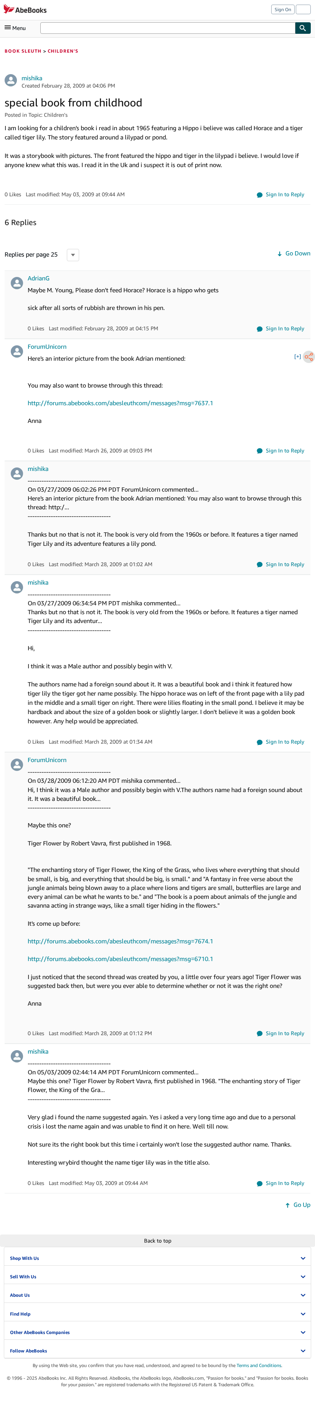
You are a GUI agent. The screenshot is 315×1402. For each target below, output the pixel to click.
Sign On (283, 9)
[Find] (303, 28)
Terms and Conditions (259, 1365)
